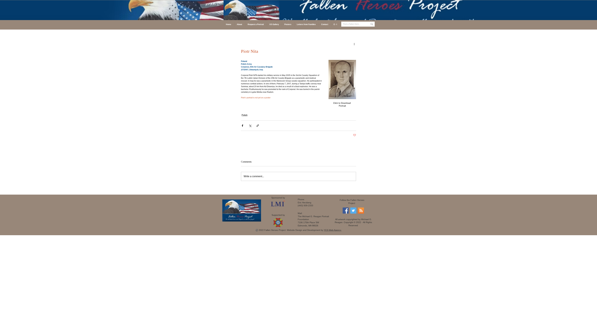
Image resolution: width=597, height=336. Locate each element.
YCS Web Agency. (333, 230)
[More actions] (354, 44)
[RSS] (361, 211)
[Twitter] (353, 211)
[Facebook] (346, 211)
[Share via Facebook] (242, 125)
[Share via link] (257, 125)
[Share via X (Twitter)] (250, 125)
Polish (245, 115)
